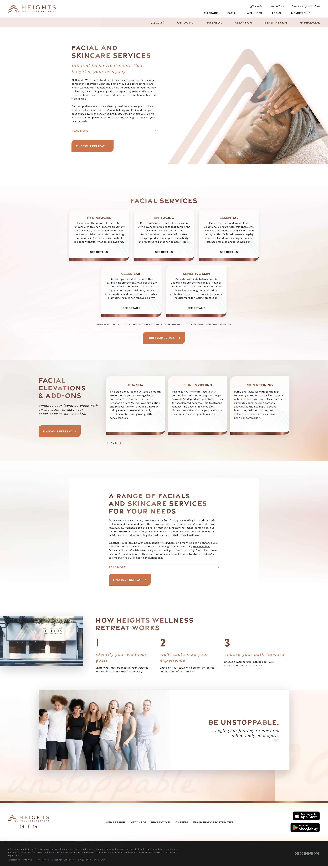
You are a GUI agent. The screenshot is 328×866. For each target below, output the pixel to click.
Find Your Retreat (90, 146)
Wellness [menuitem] (254, 13)
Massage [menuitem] (211, 13)
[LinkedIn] (35, 827)
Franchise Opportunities (213, 822)
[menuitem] (185, 22)
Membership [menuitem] (300, 13)
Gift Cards (138, 822)
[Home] (32, 8)
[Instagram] (22, 827)
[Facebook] (28, 827)
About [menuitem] (276, 13)
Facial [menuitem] (232, 13)
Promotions (161, 822)
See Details (99, 252)
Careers (182, 822)
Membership (115, 822)
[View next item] (120, 443)
